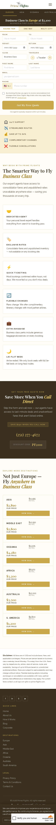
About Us (7, 715)
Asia (22, 12)
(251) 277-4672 (28, 434)
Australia (7, 761)
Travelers (34, 53)
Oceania (34, 12)
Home (6, 711)
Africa (5, 753)
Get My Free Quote (28, 105)
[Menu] (50, 5)
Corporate (7, 728)
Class (5, 53)
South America (9, 765)
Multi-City (46, 29)
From (4, 34)
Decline (8, 820)
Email (5, 72)
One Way (28, 29)
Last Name (34, 63)
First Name (7, 63)
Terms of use (21, 97)
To (30, 34)
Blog (5, 723)
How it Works (9, 719)
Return (32, 43)
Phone (5, 81)
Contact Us (8, 786)
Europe (10, 12)
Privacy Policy (9, 778)
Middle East (8, 749)
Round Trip (9, 29)
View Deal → (28, 513)
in (12, 699)
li (18, 699)
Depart (5, 43)
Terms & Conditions (12, 782)
